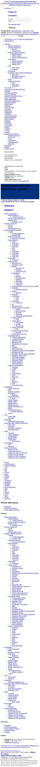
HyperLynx (11, 137)
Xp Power (7, 498)
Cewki (10, 225)
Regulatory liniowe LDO (19, 355)
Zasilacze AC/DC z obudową (16, 456)
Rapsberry (15, 382)
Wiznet (6, 497)
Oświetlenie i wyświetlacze (20, 344)
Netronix (7, 485)
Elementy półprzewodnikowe (10, 200)
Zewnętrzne (15, 86)
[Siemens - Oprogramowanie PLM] (7, 122)
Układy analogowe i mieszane (21, 307)
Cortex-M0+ (15, 251)
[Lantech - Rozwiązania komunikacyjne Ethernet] (7, 109)
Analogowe (15, 260)
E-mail (10, 19)
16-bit (13, 241)
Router (10, 408)
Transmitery (19, 284)
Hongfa (6, 475)
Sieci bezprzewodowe (14, 410)
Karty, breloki (16, 441)
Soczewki (15, 69)
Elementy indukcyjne (10, 223)
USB (17, 319)
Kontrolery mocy (17, 340)
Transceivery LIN (21, 271)
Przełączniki (11, 258)
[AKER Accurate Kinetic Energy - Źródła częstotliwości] (14, 89)
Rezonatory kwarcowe (18, 76)
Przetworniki (15, 296)
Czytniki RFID (12, 436)
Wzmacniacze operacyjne (19, 334)
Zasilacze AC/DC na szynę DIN (17, 452)
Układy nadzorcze (17, 362)
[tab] (21, 205)
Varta (6, 495)
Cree (5, 469)
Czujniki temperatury (18, 233)
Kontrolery (15, 288)
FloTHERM (11, 140)
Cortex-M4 (15, 255)
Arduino (14, 368)
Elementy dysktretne (14, 236)
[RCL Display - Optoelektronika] (9, 119)
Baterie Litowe (12, 220)
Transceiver (19, 283)
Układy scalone (16, 56)
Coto (5, 467)
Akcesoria (15, 367)
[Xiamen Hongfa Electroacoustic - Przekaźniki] (7, 106)
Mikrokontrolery (17, 54)
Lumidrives (7, 480)
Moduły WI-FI (12, 403)
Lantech (6, 477)
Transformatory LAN (14, 228)
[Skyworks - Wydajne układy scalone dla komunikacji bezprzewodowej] (8, 124)
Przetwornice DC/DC (14, 451)
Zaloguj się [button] (7, 8)
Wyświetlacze (8, 443)
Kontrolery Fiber (20, 278)
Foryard (6, 472)
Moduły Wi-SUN (13, 405)
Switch (10, 413)
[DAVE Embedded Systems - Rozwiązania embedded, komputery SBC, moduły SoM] (13, 96)
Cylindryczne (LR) (17, 217)
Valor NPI (11, 144)
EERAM (18, 293)
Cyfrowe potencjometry (19, 337)
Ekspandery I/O (16, 263)
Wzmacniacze (20, 326)
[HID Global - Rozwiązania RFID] (8, 104)
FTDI (13, 375)
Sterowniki (19, 314)
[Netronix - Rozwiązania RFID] (7, 114)
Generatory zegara (17, 265)
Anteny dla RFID (13, 434)
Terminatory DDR (17, 360)
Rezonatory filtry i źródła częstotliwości (16, 423)
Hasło (10, 21)
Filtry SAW (15, 74)
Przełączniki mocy (17, 349)
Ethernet (18, 276)
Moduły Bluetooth (13, 396)
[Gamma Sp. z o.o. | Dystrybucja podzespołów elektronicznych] (20, 34)
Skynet (6, 494)
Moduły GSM (12, 401)
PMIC (14, 345)
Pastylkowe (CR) (17, 222)
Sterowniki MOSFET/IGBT (24, 316)
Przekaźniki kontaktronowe (16, 421)
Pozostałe (18, 269)
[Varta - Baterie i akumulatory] (6, 127)
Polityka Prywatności (10, 508)
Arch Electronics (9, 464)
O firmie (6, 130)
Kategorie (7, 44)
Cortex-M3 (15, 253)
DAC (17, 299)
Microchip (15, 377)
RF (13, 304)
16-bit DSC (15, 243)
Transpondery (12, 439)
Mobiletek (7, 484)
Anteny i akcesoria (17, 61)
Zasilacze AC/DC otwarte (15, 454)
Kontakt (6, 147)
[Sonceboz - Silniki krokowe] (8, 125)
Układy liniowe (16, 321)
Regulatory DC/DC (17, 352)
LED (5, 415)
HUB (9, 390)
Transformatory (16, 51)
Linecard (7, 132)
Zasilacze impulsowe (10, 448)
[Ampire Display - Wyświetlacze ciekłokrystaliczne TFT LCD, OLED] (7, 91)
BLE (13, 398)
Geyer (6, 474)
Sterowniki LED (17, 306)
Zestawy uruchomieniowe (19, 57)
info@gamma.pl (16, 31)
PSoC (13, 380)
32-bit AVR (15, 245)
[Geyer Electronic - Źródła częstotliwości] (10, 102)
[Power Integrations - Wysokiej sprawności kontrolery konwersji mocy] (10, 116)
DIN (13, 83)
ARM (13, 250)
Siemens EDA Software (11, 134)
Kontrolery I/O (20, 268)
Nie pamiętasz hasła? (14, 24)
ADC (17, 297)
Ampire (6, 462)
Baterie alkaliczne (13, 215)
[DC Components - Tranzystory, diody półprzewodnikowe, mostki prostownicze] (10, 97)
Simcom (6, 492)
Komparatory (19, 322)
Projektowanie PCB (14, 135)
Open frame (15, 84)
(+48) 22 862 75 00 (27, 31)
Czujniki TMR (16, 235)
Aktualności (8, 145)
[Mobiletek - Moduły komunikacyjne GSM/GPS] (8, 112)
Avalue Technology (10, 466)
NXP (13, 378)
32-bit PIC (15, 246)
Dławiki (14, 49)
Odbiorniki (19, 281)
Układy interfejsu (17, 317)
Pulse (6, 489)
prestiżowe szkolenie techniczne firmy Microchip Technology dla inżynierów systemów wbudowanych (20, 3)
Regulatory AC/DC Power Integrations (23, 350)
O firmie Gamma (9, 730)
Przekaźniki (7, 420)
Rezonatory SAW (17, 77)
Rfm (5, 490)
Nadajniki (18, 279)
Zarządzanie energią (14, 335)
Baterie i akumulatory (10, 213)
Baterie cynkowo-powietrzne (16, 218)
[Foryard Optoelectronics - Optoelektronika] (12, 101)
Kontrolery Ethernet (21, 289)
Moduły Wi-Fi (16, 64)
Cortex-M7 (15, 256)
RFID (6, 431)
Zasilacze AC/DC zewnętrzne (17, 457)
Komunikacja (16, 273)
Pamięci (14, 291)
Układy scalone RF (17, 411)
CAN (17, 274)
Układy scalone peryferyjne (20, 330)
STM (13, 383)
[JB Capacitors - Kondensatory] (9, 107)
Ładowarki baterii (17, 363)
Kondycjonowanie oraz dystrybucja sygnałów (25, 286)
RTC (17, 329)
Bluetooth (15, 395)
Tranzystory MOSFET (18, 238)
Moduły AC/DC (13, 449)
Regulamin (7, 506)
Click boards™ (16, 373)
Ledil (6, 479)
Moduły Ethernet (17, 62)
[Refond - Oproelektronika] (7, 120)
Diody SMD (15, 67)
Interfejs (14, 266)
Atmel (14, 372)
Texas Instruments (17, 385)
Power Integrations (10, 487)
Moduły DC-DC (17, 342)
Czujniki (10, 232)
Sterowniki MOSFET (18, 358)
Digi (5, 470)
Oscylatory (11, 426)
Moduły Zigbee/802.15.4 (15, 406)
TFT (9, 444)
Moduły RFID (12, 438)
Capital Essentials (13, 142)
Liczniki (18, 324)
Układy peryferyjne (17, 327)
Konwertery (11, 393)
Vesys (10, 139)
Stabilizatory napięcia (18, 357)
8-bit (13, 248)
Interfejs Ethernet (21, 311)
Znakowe (11, 446)
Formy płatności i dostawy (12, 510)
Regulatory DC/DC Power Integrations (23, 354)
